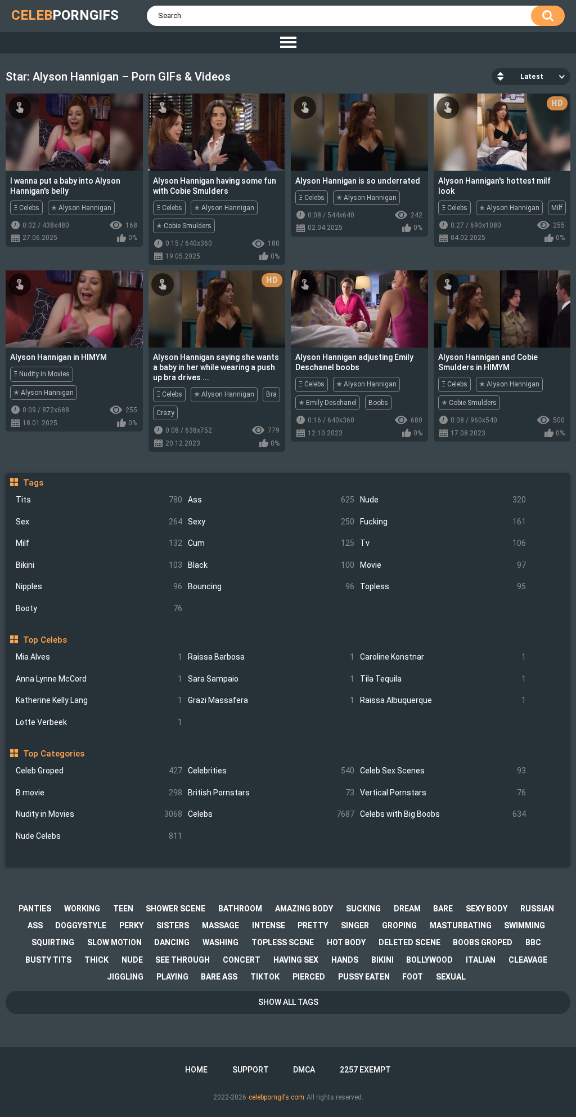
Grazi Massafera (271, 700)
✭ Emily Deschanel (328, 403)
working (82, 908)
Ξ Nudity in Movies (42, 374)
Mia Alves (99, 656)
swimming (524, 925)
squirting (53, 942)
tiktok (265, 976)
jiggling (125, 976)
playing (172, 976)
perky (131, 925)
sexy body (486, 908)
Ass (271, 499)
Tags (33, 483)
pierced (308, 976)
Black (271, 564)
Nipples (99, 586)
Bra (271, 394)
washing (220, 942)
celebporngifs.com (276, 1097)
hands (344, 959)
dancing (172, 942)
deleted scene (409, 942)
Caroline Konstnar (443, 656)
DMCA (304, 1069)
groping (399, 925)
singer (355, 925)
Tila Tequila (443, 678)
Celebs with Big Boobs (443, 813)
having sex (295, 959)
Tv (443, 543)
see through (182, 959)
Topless (443, 586)
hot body (346, 942)
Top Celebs (44, 640)
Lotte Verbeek (99, 722)
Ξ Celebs (26, 208)
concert (241, 959)
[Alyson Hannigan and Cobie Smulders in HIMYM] (502, 309)
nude (132, 959)
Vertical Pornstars (443, 792)
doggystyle (80, 925)
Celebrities (271, 770)
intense (268, 925)
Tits (99, 499)
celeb (65, 15)
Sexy (271, 521)
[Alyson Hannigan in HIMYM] (74, 309)
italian (481, 959)
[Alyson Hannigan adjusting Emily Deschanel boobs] (359, 309)
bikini (382, 959)
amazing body (304, 908)
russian (537, 908)
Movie (443, 564)
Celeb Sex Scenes (443, 770)
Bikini (99, 564)
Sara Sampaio (271, 678)
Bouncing (271, 586)
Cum (271, 543)
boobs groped (482, 942)
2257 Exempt (365, 1069)
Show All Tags (288, 1002)
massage (220, 925)
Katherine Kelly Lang (99, 700)
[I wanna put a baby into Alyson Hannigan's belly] (74, 132)
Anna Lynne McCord (99, 678)
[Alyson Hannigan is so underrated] (359, 132)
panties (35, 908)
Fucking (443, 521)
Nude (443, 499)
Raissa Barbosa (271, 656)
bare (443, 908)
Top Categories (53, 754)
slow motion (114, 942)
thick (96, 959)
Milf (99, 543)
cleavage (527, 959)
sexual (451, 976)
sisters (172, 925)
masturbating (461, 925)
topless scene (282, 942)
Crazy (165, 413)
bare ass (219, 976)
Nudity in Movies (99, 813)
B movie (99, 792)
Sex (99, 521)
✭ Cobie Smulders (184, 226)
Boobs (378, 403)
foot (412, 976)
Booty (99, 608)
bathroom (240, 908)
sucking (363, 908)
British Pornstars (271, 792)
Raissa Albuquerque (443, 700)
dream (407, 908)
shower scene (175, 908)
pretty (313, 925)
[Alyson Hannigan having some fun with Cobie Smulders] (217, 132)
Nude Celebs (99, 835)
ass (35, 925)
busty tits (48, 959)
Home (196, 1069)
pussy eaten (364, 976)
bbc (533, 942)
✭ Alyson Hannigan (81, 208)
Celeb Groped (99, 770)
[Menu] (288, 43)
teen (123, 908)
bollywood (429, 959)
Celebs (271, 813)
